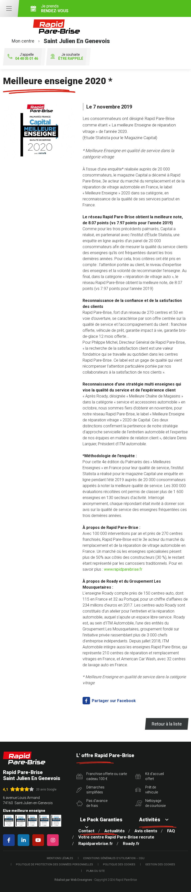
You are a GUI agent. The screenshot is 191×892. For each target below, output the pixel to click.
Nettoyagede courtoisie (155, 803)
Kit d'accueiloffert (154, 776)
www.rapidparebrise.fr (123, 569)
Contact (86, 830)
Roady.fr (131, 843)
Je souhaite (70, 57)
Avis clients (146, 830)
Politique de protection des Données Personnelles (54, 864)
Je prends (54, 8)
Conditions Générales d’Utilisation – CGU (113, 858)
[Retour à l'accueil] (24, 758)
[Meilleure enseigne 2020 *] (40, 130)
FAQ (171, 830)
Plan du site (95, 871)
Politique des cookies (119, 864)
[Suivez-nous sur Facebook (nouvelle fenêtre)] (10, 840)
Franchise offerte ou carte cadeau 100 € (106, 776)
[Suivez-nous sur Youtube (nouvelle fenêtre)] (39, 840)
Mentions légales (60, 858)
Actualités (114, 830)
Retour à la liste (167, 723)
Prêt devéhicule (151, 789)
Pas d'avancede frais (96, 803)
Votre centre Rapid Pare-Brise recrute (116, 837)
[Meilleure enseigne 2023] (55, 821)
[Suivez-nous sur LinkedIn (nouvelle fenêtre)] (24, 840)
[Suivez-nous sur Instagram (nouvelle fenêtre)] (54, 840)
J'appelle (26, 57)
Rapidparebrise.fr (95, 843)
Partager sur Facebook (113, 700)
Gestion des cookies (160, 864)
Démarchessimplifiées (95, 789)
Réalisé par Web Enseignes (73, 880)
